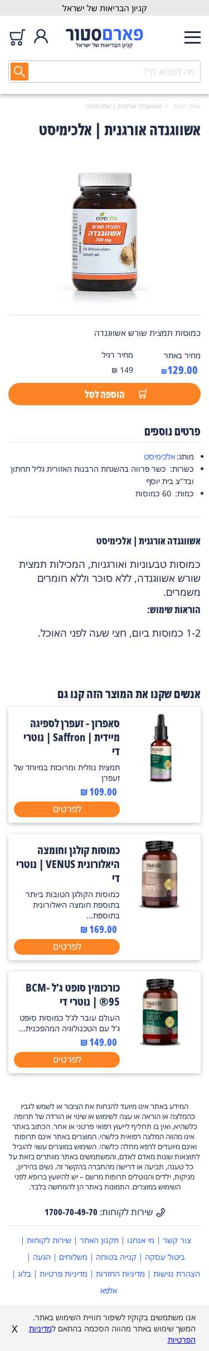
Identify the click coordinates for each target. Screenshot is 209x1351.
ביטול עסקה (165, 1257)
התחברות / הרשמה (41, 37)
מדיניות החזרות (120, 1273)
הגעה (42, 1257)
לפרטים (67, 809)
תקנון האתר (99, 1240)
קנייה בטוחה (116, 1257)
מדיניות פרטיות (64, 1273)
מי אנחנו (140, 1240)
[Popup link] (104, 229)
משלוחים (73, 1257)
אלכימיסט (159, 456)
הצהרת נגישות (176, 1273)
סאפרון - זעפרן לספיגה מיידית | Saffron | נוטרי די (71, 737)
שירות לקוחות (49, 1240)
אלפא (108, 1290)
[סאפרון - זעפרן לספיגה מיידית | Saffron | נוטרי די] (160, 779)
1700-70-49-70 (71, 1212)
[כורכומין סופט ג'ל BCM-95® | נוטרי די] (160, 1043)
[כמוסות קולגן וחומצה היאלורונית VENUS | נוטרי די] (160, 906)
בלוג (24, 1273)
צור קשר (177, 1240)
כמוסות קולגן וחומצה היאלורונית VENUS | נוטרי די (68, 863)
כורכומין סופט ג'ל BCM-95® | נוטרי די (73, 994)
